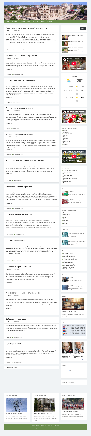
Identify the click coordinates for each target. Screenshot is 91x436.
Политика (65, 139)
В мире (28, 21)
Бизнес (65, 130)
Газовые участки (67, 173)
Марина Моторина (17, 30)
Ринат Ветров (16, 82)
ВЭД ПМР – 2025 (67, 268)
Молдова (23, 21)
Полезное (49, 21)
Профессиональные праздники (70, 179)
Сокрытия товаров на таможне (19, 214)
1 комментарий (15, 128)
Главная (7, 21)
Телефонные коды (67, 175)
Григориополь (66, 214)
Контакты (57, 425)
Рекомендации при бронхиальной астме (23, 293)
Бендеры (65, 212)
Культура (65, 135)
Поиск (82, 28)
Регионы (8, 128)
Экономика (9, 74)
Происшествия (10, 234)
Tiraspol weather (74, 104)
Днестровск (66, 215)
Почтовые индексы (67, 176)
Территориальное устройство (70, 182)
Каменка (65, 218)
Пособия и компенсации (69, 264)
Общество (9, 180)
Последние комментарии (68, 382)
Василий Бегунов (17, 217)
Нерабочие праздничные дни (70, 178)
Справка (38, 425)
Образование (9, 49)
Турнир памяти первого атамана (19, 108)
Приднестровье (14, 21)
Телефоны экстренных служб (70, 170)
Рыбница (65, 223)
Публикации (35, 21)
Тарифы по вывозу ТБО (68, 261)
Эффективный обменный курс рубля (21, 56)
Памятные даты (67, 181)
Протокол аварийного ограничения (20, 80)
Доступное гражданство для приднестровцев (25, 160)
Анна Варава (16, 243)
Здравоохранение (67, 133)
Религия (52, 425)
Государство (9, 102)
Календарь (43, 425)
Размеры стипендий (68, 262)
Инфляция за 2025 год (68, 267)
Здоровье (43, 21)
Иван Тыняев (16, 58)
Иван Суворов (16, 136)
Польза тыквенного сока (16, 241)
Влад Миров (16, 269)
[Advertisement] (31, 381)
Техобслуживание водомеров (70, 259)
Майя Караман (17, 110)
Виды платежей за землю (69, 265)
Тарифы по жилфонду (68, 258)
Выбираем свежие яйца (16, 319)
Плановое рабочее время (69, 256)
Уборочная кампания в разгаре (19, 187)
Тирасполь (65, 221)
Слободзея (65, 220)
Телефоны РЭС (67, 172)
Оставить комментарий (19, 49)
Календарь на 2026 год (68, 255)
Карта (48, 425)
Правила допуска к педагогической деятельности (26, 28)
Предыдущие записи (11, 367)
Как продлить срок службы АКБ (19, 267)
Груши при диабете (14, 344)
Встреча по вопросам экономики (19, 134)
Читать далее (13, 45)
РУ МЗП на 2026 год (68, 253)
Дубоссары (65, 217)
